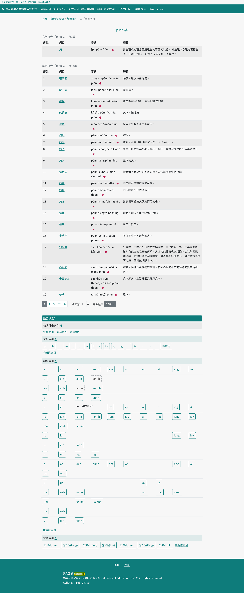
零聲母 (166, 346)
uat (160, 492)
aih (62, 378)
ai (45, 378)
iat (159, 416)
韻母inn (71, 19)
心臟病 (63, 267)
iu (45, 445)
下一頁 (62, 304)
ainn (79, 378)
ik (191, 407)
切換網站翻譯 (44, 2)
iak (192, 416)
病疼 (62, 190)
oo (45, 473)
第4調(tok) (108, 545)
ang (176, 369)
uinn (79, 520)
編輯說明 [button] (109, 9)
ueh (62, 511)
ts (135, 346)
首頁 (45, 19)
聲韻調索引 (59, 9)
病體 (62, 183)
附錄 (99, 9)
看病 (62, 101)
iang (176, 416)
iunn (79, 445)
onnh (96, 464)
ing (176, 407)
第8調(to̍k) (165, 545)
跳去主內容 (21, 2)
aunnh (97, 388)
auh (62, 388)
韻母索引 (62, 332)
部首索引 (73, 9)
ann (78, 369)
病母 (62, 135)
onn (78, 464)
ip (126, 407)
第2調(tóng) (70, 545)
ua (45, 492)
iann (79, 416)
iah (62, 416)
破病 (62, 224)
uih (62, 520)
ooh (62, 473)
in (142, 407)
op (126, 464)
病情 (62, 213)
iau (46, 426)
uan (143, 492)
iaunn (80, 426)
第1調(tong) (51, 545)
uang (177, 492)
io (45, 435)
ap (126, 369)
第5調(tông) (127, 545)
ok (191, 464)
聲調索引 (75, 332)
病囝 (62, 149)
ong (176, 464)
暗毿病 (63, 78)
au (45, 388)
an (143, 369)
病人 (62, 160)
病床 (62, 201)
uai (46, 502)
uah (62, 492)
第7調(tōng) (146, 545)
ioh (62, 435)
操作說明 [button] (125, 9)
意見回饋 (68, 573)
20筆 (109, 304)
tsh (143, 346)
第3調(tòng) (90, 545)
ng (121, 346)
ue (45, 511)
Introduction (156, 9)
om (111, 464)
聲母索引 (48, 332)
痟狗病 (63, 247)
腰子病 (63, 90)
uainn (80, 502)
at (159, 369)
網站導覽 (32, 2)
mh (62, 454)
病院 (62, 142)
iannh (96, 416)
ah (61, 369)
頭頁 (127, 565)
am (111, 369)
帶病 (62, 294)
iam (111, 416)
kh (106, 346)
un (143, 483)
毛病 (62, 124)
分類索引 (45, 9)
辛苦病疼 (64, 278)
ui (45, 520)
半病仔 (63, 235)
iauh (63, 426)
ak (191, 369)
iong (177, 435)
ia (45, 416)
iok (192, 435)
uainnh (97, 502)
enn (78, 397)
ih (61, 407)
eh (61, 397)
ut (159, 483)
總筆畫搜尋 (88, 9)
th (80, 346)
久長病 (63, 112)
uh (61, 483)
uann (79, 492)
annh (96, 369)
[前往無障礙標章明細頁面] (79, 573)
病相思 (63, 172)
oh (61, 464)
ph (52, 346)
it (158, 407)
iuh (62, 445)
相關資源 (140, 9)
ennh (96, 397)
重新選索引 (49, 352)
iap (127, 416)
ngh (95, 454)
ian (143, 416)
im (110, 407)
